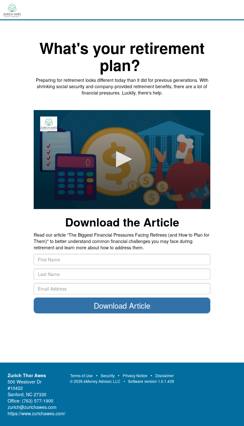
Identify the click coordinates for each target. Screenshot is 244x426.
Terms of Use (81, 375)
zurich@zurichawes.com (32, 407)
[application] (122, 159)
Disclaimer (164, 375)
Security (108, 375)
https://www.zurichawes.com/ (36, 413)
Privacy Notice (135, 375)
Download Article (122, 305)
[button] (122, 159)
